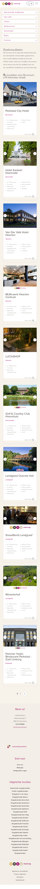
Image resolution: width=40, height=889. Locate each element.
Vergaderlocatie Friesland (20, 824)
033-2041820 (20, 724)
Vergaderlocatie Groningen (20, 829)
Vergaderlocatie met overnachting (20, 838)
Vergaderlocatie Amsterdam (20, 806)
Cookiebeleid (20, 880)
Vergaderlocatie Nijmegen (20, 841)
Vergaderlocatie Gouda (20, 827)
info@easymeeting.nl (20, 727)
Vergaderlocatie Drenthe (20, 818)
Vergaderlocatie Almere (20, 797)
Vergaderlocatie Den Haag (20, 815)
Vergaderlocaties (20, 853)
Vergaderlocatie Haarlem (20, 832)
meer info (28, 134)
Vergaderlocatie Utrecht (20, 847)
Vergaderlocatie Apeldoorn (20, 809)
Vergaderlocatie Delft (20, 812)
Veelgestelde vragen (20, 771)
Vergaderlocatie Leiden (20, 835)
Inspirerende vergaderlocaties (20, 788)
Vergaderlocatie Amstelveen (20, 803)
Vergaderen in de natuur (20, 794)
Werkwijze (20, 768)
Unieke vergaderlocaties (20, 791)
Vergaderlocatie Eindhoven (20, 821)
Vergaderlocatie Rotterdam (20, 844)
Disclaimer (20, 877)
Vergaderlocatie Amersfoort (20, 800)
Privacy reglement (20, 874)
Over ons (20, 765)
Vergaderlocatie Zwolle (20, 850)
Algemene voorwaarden (20, 871)
